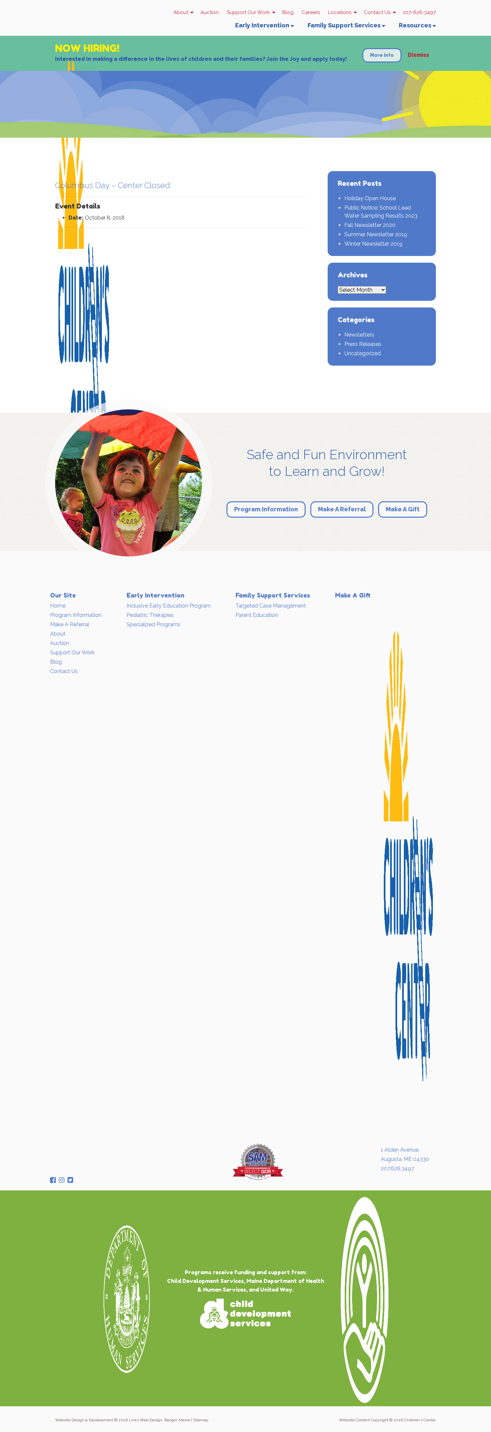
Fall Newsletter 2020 (369, 225)
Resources (415, 25)
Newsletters (359, 335)
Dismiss (418, 54)
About (180, 12)
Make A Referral (342, 509)
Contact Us (377, 12)
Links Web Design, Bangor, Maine (159, 1420)
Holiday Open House (370, 198)
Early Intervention (262, 25)
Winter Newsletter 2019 (373, 244)
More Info (382, 55)
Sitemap (200, 1420)
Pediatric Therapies (150, 615)
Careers (311, 12)
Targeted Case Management (270, 606)
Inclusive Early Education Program (169, 606)
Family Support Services (344, 25)
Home (57, 606)
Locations (339, 12)
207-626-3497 (419, 12)
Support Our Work (248, 12)
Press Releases (362, 344)
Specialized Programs (153, 624)
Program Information (266, 509)
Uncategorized (362, 353)
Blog (288, 12)
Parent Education (256, 615)
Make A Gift (403, 509)
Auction (209, 12)
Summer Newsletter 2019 (375, 234)
